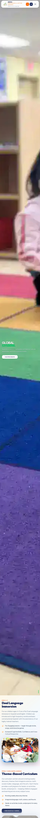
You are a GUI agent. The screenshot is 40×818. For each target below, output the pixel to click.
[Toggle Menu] (35, 4)
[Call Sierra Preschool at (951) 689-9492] (27, 4)
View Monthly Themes (11, 810)
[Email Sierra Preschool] (31, 4)
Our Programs (10, 357)
